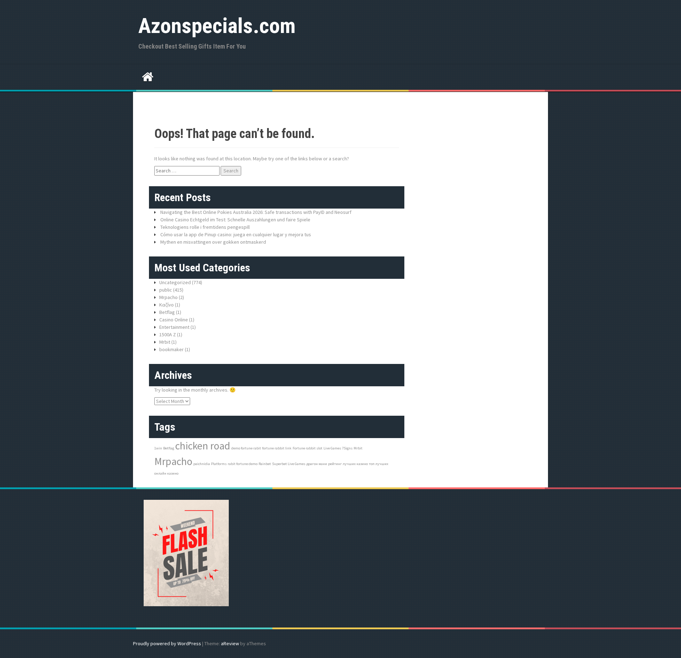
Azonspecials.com (216, 25)
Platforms (219, 463)
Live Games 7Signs (338, 448)
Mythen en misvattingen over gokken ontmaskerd (213, 242)
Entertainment (174, 327)
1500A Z (167, 334)
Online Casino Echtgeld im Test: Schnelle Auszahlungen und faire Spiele (235, 219)
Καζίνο (166, 305)
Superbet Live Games (288, 463)
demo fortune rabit (246, 448)
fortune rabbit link (277, 448)
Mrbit (164, 342)
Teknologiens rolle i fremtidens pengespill (205, 227)
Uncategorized (175, 282)
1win (158, 448)
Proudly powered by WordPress (167, 643)
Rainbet (265, 463)
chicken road (202, 445)
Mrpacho (168, 297)
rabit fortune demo (243, 463)
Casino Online (173, 319)
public (165, 290)
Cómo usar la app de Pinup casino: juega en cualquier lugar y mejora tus (235, 234)
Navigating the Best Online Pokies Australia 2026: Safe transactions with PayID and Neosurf (255, 212)
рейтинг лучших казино (348, 463)
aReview (230, 643)
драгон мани (316, 463)
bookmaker (171, 349)
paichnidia (201, 463)
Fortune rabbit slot (307, 448)
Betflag (167, 312)
